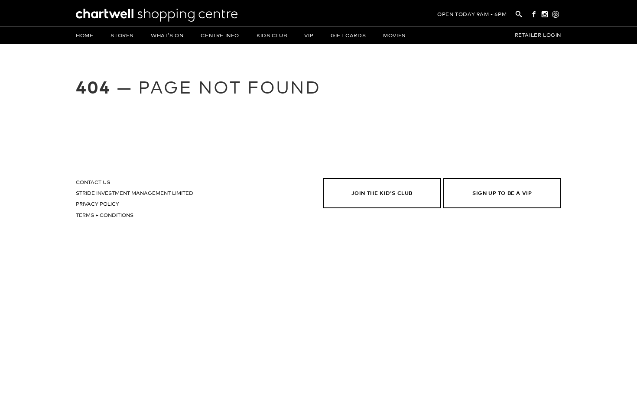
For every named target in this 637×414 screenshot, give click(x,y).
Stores (121, 36)
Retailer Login (538, 35)
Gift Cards (348, 36)
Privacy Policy (97, 204)
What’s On (167, 36)
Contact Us (93, 182)
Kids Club (272, 36)
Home (84, 36)
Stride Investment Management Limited (134, 193)
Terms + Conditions (104, 215)
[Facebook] (533, 15)
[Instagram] (545, 15)
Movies (394, 36)
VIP (308, 36)
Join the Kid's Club (382, 193)
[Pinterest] (555, 15)
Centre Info (220, 36)
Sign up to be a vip (502, 193)
